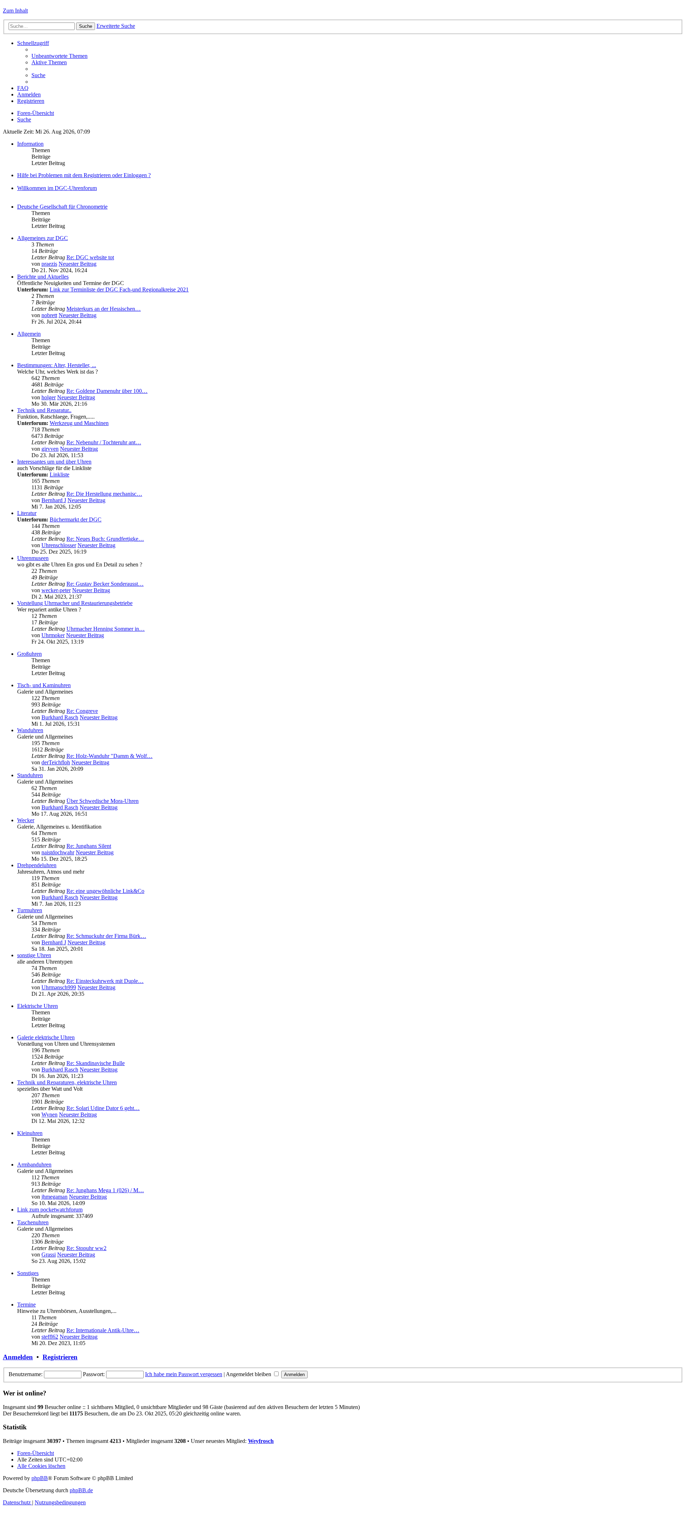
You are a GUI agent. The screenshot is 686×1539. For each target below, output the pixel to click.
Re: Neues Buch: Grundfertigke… (105, 539)
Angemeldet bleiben (249, 1374)
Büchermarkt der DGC (75, 519)
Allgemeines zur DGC (42, 238)
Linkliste (59, 474)
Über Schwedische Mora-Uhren (102, 801)
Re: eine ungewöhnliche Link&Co (105, 891)
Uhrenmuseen (33, 558)
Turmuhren (29, 910)
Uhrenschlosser (58, 545)
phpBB (39, 1478)
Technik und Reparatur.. (44, 410)
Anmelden (18, 1357)
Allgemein (29, 334)
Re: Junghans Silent (88, 846)
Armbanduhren (34, 1164)
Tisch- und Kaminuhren (44, 685)
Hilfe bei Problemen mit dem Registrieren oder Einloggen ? (84, 175)
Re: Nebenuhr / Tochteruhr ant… (103, 442)
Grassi (48, 1254)
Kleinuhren (30, 1133)
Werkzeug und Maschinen (79, 423)
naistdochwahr (57, 852)
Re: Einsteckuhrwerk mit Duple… (105, 981)
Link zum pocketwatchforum (50, 1209)
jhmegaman (54, 1197)
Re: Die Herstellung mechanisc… (104, 494)
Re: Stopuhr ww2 (86, 1248)
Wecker (25, 820)
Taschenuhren (33, 1222)
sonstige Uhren (34, 955)
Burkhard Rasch (59, 717)
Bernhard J (53, 500)
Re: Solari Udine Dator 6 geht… (103, 1108)
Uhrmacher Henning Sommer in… (105, 629)
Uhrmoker (53, 635)
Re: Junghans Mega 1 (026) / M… (105, 1190)
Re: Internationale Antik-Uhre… (102, 1330)
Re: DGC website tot (90, 257)
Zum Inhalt (15, 11)
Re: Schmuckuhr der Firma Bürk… (106, 936)
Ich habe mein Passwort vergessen (183, 1374)
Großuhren (29, 654)
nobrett (49, 315)
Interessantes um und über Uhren (54, 462)
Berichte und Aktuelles (43, 277)
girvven (50, 449)
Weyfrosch (261, 1441)
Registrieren (60, 1357)
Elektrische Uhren (37, 1006)
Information (30, 144)
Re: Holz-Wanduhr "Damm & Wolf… (109, 756)
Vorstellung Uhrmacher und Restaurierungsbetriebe (75, 603)
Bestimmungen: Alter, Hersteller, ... (56, 365)
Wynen (49, 1114)
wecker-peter (56, 590)
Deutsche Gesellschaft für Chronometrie (62, 207)
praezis (49, 264)
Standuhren (30, 775)
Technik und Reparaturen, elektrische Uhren (67, 1082)
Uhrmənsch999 (58, 987)
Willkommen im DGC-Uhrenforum (57, 188)
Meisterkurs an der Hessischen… (103, 309)
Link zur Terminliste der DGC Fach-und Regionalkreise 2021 (119, 289)
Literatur (26, 513)
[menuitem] (59, 56)
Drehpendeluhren (36, 865)
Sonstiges (28, 1273)
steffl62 (49, 1337)
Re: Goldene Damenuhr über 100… (107, 391)
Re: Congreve (82, 711)
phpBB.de (81, 1490)
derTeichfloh (55, 762)
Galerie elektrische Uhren (46, 1037)
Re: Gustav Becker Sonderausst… (105, 584)
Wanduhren (30, 730)
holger (48, 397)
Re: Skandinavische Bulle (95, 1063)
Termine (26, 1304)
